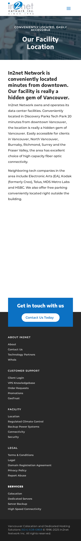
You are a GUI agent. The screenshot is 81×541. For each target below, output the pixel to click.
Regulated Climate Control (25, 421)
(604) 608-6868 (31, 529)
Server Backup (17, 503)
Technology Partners (21, 354)
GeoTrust (14, 398)
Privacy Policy (17, 470)
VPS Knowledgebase (21, 382)
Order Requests (18, 388)
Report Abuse (17, 475)
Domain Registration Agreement (30, 465)
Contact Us (15, 349)
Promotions (15, 393)
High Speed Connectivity (24, 508)
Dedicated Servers (20, 498)
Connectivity (16, 431)
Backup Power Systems (23, 426)
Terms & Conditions (21, 455)
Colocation (15, 493)
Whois (12, 359)
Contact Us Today (40, 317)
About (12, 344)
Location (13, 416)
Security (13, 436)
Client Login (16, 377)
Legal (11, 460)
